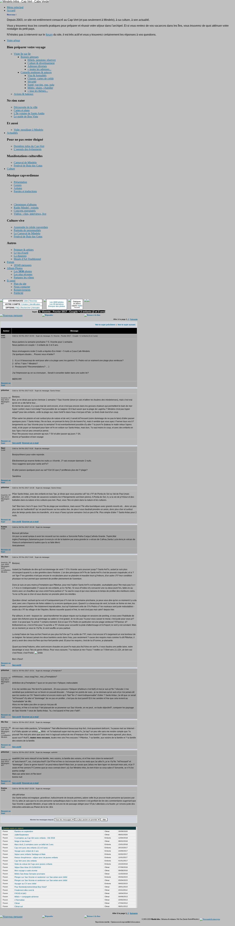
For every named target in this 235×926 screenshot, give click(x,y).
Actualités (12, 132)
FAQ (17, 308)
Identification (35, 304)
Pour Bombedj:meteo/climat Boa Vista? (30, 887)
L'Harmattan (19, 900)
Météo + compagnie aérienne (26, 897)
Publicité (18, 292)
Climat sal (18, 906)
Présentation (20, 182)
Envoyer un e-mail (30, 443)
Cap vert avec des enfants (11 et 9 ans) (31, 848)
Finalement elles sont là (24, 890)
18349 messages (22, 265)
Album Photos (15, 268)
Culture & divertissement (41, 63)
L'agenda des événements (27, 149)
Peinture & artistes (24, 249)
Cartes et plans (22, 110)
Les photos (23, 271)
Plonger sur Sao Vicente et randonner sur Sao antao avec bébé (40, 877)
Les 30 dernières (57, 304)
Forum (10, 262)
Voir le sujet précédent (105, 325)
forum (49, 34)
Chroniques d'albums (25, 204)
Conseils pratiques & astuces (36, 72)
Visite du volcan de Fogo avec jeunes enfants (33, 864)
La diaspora (20, 255)
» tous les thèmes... (38, 90)
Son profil (16, 443)
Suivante (134, 319)
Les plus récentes (23, 274)
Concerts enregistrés (25, 210)
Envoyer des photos (56, 306)
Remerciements (22, 289)
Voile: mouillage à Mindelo (28, 129)
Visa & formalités (37, 75)
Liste (26, 301)
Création (24, 304)
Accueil (11, 10)
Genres (18, 185)
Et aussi (11, 280)
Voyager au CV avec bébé (25, 884)
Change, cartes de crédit (41, 78)
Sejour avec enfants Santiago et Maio (29, 854)
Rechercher (26, 308)
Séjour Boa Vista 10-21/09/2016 (27, 867)
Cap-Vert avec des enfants (25, 861)
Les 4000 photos (57, 302)
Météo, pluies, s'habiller (40, 87)
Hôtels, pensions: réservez (42, 60)
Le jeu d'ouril (21, 252)
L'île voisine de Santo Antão (29, 113)
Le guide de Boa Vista (26, 116)
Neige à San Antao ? (22, 841)
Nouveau (33, 301)
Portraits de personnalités (27, 230)
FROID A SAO (20, 893)
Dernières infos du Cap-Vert (29, 146)
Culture (11, 168)
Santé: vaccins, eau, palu (41, 84)
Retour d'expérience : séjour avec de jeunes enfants (36, 857)
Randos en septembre (23, 831)
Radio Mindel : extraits (26, 207)
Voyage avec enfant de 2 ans (26, 851)
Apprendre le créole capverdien (31, 227)
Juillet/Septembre (21, 835)
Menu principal (15, 7)
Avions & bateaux (23, 94)
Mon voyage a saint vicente (25, 871)
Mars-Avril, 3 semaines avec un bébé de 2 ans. (34, 844)
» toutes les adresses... (39, 69)
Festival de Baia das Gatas (28, 165)
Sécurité (32, 81)
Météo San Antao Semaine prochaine (29, 874)
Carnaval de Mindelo (25, 162)
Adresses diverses (37, 66)
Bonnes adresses (30, 56)
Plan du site (20, 283)
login (80, 306)
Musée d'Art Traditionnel (27, 259)
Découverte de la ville (26, 107)
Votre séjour (13, 40)
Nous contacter (22, 286)
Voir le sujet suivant (126, 325)
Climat (17, 903)
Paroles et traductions (25, 191)
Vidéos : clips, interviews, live (30, 213)
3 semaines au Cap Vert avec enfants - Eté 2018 (34, 838)
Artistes (18, 188)
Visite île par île (22, 53)
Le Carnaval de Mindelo (27, 233)
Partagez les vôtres (24, 277)
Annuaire (36, 308)
